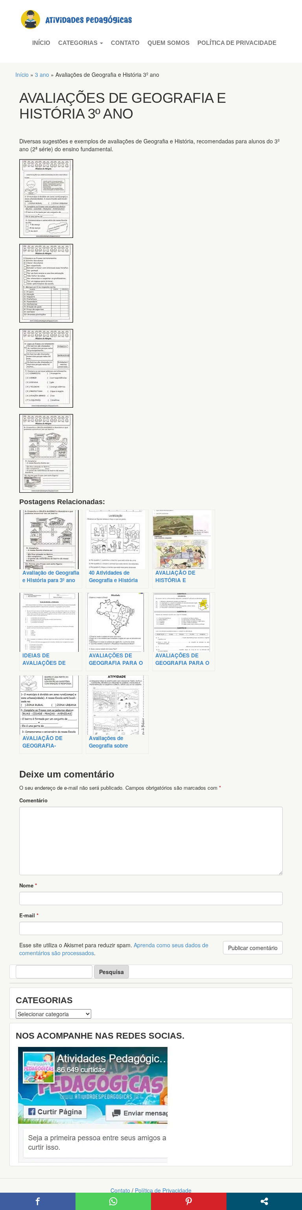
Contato (125, 42)
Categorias (78, 42)
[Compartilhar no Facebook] (38, 1201)
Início (41, 42)
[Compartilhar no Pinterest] (188, 1201)
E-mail (29, 915)
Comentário (33, 800)
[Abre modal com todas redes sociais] (264, 1201)
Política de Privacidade (236, 42)
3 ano (42, 74)
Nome (28, 885)
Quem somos (168, 42)
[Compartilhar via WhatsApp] (113, 1201)
